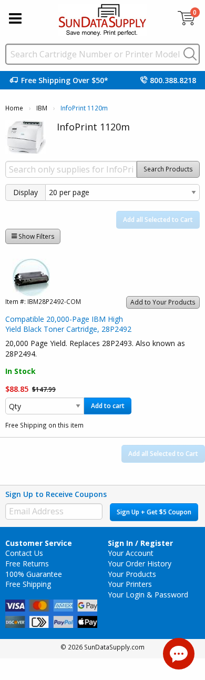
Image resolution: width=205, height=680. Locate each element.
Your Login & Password (148, 595)
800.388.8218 (173, 80)
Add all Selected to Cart (158, 219)
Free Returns (27, 564)
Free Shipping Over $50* (64, 80)
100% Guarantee (33, 574)
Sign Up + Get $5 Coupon (154, 512)
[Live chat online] (178, 653)
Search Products (168, 169)
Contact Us (24, 553)
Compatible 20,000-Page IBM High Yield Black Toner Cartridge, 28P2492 (68, 324)
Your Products (132, 574)
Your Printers (130, 584)
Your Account (130, 553)
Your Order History (139, 564)
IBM (41, 108)
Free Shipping (28, 584)
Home (14, 108)
